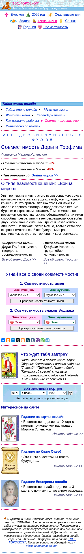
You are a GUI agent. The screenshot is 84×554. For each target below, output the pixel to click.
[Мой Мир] (13, 340)
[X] (18, 340)
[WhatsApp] (43, 340)
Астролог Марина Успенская (24, 154)
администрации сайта (41, 545)
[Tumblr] (33, 340)
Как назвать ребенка (22, 120)
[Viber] (38, 340)
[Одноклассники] (8, 340)
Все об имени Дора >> (19, 259)
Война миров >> (45, 175)
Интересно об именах (23, 126)
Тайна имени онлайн (21, 109)
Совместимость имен (62, 120)
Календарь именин (51, 115)
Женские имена (18, 115)
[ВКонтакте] (3, 340)
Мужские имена (56, 109)
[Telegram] (47, 340)
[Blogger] (23, 340)
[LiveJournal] (28, 340)
